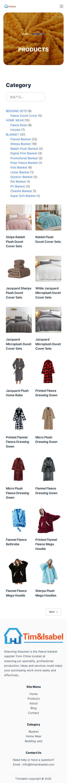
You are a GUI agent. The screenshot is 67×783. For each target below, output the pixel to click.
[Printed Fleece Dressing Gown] (48, 371)
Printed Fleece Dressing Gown (46, 393)
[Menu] (61, 6)
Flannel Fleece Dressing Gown (46, 491)
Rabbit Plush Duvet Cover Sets (48, 239)
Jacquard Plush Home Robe (17, 393)
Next (52, 612)
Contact (33, 713)
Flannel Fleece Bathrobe (16, 542)
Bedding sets (33, 741)
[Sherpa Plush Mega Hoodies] (48, 571)
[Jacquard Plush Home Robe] (19, 371)
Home (33, 694)
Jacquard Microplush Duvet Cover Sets (18, 344)
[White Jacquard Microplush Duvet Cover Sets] (48, 269)
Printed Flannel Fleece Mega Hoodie (46, 544)
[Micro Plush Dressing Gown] (48, 418)
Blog (34, 708)
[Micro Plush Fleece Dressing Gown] (19, 469)
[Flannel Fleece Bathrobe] (19, 520)
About (33, 703)
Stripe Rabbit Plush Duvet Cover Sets (15, 241)
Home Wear (33, 736)
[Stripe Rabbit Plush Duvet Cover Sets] (19, 217)
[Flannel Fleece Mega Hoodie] (19, 571)
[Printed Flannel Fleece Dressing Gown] (19, 418)
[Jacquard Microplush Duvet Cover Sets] (19, 320)
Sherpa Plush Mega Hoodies (45, 593)
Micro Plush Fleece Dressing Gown (17, 493)
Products (34, 698)
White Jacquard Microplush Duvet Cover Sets (48, 293)
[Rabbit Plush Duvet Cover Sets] (48, 217)
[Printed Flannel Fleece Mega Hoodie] (48, 520)
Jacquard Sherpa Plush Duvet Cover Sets (18, 293)
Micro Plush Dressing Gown (46, 440)
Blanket (34, 731)
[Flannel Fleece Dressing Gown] (48, 469)
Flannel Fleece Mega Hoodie (16, 593)
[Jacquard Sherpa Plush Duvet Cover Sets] (19, 269)
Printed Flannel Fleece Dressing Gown (17, 442)
